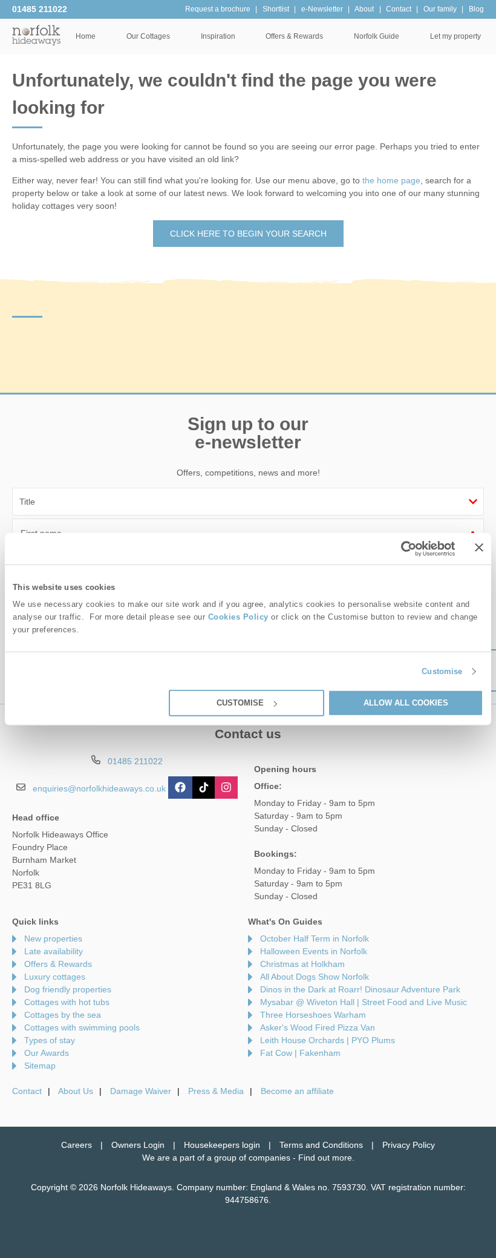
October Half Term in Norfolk (314, 938)
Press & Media (216, 1091)
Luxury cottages (54, 976)
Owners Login (138, 1145)
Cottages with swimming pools (82, 1027)
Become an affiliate (297, 1091)
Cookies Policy (238, 616)
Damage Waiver (140, 1091)
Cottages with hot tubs (66, 1002)
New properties (53, 938)
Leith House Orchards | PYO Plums (327, 1040)
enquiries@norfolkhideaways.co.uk (99, 788)
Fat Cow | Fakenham (300, 1053)
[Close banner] (479, 547)
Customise (442, 671)
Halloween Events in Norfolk (313, 951)
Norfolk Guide (376, 36)
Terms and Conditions (321, 1145)
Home (86, 36)
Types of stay (49, 1040)
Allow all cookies (406, 702)
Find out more (325, 1157)
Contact (27, 1091)
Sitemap (40, 1065)
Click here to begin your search (248, 233)
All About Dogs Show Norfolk (314, 976)
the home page (391, 180)
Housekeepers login (222, 1145)
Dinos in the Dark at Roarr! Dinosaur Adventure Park (360, 989)
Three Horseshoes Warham (313, 1015)
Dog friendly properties (67, 989)
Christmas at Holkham (302, 964)
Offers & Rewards (58, 964)
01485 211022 (39, 9)
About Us (75, 1091)
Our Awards (46, 1053)
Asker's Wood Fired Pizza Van (317, 1027)
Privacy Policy (408, 1145)
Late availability (53, 951)
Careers (76, 1145)
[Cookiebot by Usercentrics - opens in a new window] (402, 548)
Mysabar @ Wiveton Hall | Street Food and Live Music (363, 1002)
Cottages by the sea (62, 1015)
